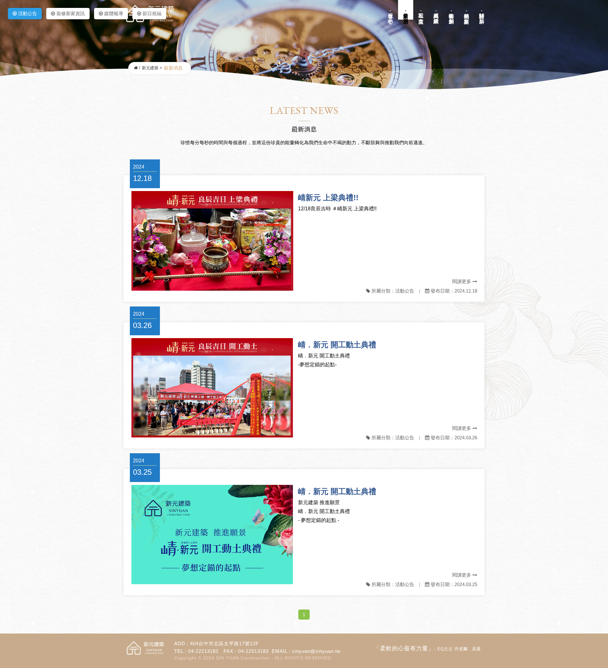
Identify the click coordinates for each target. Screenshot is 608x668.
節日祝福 (151, 13)
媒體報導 (113, 13)
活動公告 (27, 13)
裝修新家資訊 (70, 13)
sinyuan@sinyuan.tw (316, 651)
